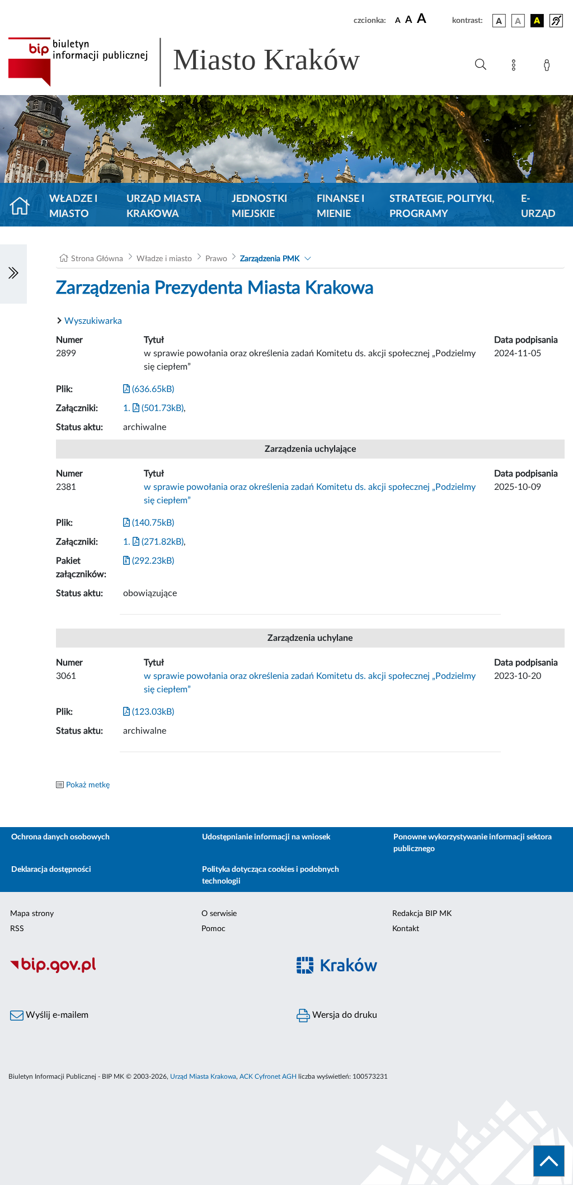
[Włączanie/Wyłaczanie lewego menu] (13, 274)
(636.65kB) (152, 389)
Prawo (216, 259)
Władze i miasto (73, 206)
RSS (17, 929)
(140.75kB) (152, 522)
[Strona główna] (24, 207)
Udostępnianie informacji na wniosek (266, 837)
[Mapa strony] (515, 67)
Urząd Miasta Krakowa (163, 206)
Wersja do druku (343, 1015)
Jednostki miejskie (259, 206)
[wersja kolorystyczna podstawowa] (499, 20)
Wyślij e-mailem (56, 1015)
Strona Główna (97, 259)
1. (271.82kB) (153, 541)
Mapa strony (32, 914)
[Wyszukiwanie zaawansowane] (480, 64)
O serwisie (219, 914)
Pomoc (213, 929)
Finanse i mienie (340, 206)
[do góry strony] (549, 1161)
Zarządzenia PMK (269, 259)
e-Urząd (538, 206)
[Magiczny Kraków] (430, 972)
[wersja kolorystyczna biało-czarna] (518, 20)
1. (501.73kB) (153, 408)
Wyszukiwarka (93, 321)
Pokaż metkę (88, 785)
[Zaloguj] (549, 67)
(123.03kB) (152, 711)
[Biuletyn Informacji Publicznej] (143, 971)
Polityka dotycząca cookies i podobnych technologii (270, 875)
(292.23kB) (152, 560)
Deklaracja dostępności (51, 870)
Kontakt (405, 929)
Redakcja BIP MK (422, 914)
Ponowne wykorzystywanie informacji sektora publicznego (472, 843)
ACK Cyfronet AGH (268, 1076)
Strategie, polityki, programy (441, 206)
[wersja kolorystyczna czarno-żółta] (537, 20)
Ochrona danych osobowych (60, 837)
